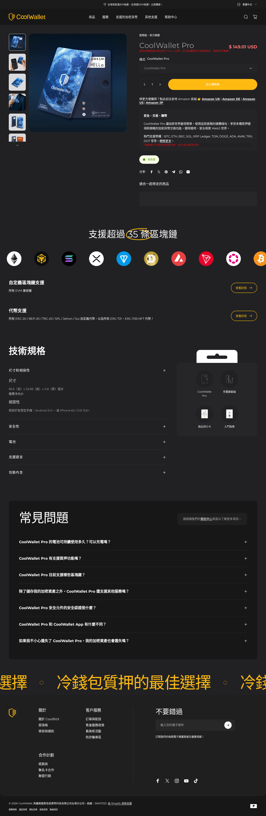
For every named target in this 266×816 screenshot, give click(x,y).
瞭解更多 (165, 141)
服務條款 (13, 809)
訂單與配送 (93, 719)
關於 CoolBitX (49, 719)
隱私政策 (33, 809)
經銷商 (43, 764)
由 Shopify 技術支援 (120, 803)
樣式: (154, 59)
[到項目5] (17, 122)
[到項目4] (17, 102)
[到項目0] (17, 42)
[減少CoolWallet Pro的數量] (143, 84)
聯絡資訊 (54, 809)
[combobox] (247, 4)
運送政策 (23, 809)
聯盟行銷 (45, 776)
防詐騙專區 (93, 737)
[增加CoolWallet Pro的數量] (161, 84)
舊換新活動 (93, 731)
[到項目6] (17, 142)
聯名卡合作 (46, 770)
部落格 (43, 725)
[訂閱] (228, 725)
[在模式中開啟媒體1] (78, 83)
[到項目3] (17, 82)
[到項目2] (17, 62)
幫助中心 (206, 519)
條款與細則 (46, 731)
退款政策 (43, 809)
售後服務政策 (95, 725)
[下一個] (117, 89)
